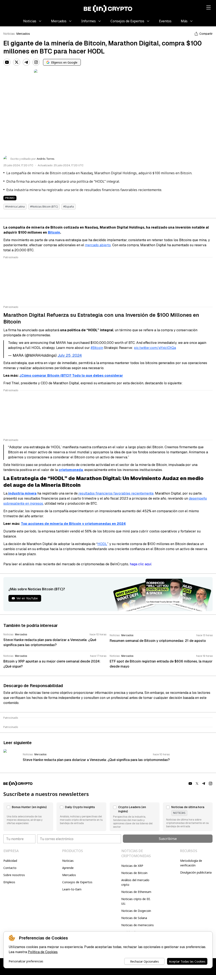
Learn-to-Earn (71, 889)
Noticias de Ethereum (136, 892)
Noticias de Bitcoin (134, 873)
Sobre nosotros (14, 875)
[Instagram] (36, 62)
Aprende (68, 868)
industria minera (21, 493)
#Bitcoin (97, 348)
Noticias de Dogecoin (136, 911)
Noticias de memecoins (137, 925)
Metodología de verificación (191, 863)
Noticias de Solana (134, 918)
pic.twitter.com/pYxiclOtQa (155, 348)
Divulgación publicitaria (196, 872)
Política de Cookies (43, 952)
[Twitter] (16, 62)
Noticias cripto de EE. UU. (136, 901)
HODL (102, 544)
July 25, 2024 (70, 355)
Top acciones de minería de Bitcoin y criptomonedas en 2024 (73, 523)
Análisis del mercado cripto (135, 882)
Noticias (9, 34)
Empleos (9, 882)
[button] (28, 816)
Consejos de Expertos (77, 882)
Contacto (9, 868)
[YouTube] (7, 62)
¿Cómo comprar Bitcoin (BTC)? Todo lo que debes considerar (71, 375)
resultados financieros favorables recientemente (116, 493)
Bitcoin (54, 232)
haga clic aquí (140, 564)
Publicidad (10, 861)
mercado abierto (98, 245)
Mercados (23, 34)
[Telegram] (26, 62)
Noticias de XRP (132, 866)
